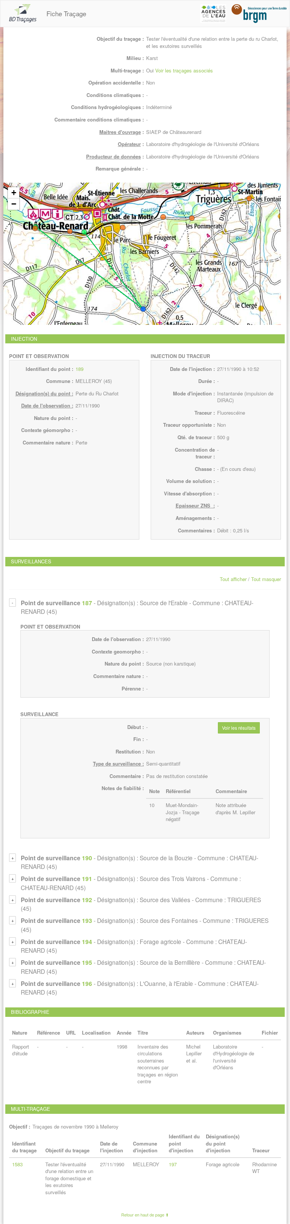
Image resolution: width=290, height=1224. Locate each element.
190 (87, 857)
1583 (17, 1164)
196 (87, 983)
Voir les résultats (239, 727)
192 (87, 899)
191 (87, 878)
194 (87, 941)
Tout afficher (233, 579)
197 (173, 1164)
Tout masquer (266, 579)
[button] (143, 309)
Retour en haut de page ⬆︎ (145, 1215)
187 (87, 602)
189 (79, 368)
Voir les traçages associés (184, 70)
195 (87, 962)
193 (87, 920)
